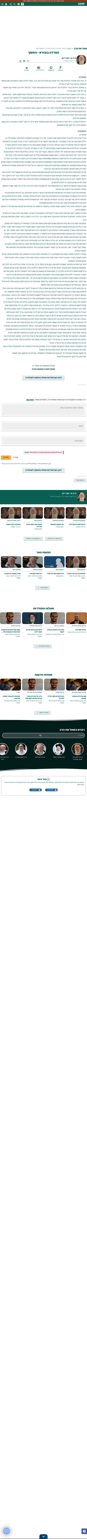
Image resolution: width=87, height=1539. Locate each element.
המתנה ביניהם (59, 626)
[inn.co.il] (22, 4)
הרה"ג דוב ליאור (37, 576)
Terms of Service (43, 463)
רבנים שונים (60, 576)
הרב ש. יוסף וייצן (80, 576)
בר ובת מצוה (60, 692)
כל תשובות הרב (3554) (33, 539)
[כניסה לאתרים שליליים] (76, 519)
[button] (84, 1531)
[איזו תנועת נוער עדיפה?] (54, 568)
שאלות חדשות (43, 675)
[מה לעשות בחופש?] (54, 519)
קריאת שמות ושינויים (79, 626)
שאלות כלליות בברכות (34, 692)
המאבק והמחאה (58, 521)
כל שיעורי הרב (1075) (54, 539)
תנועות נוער (80, 480)
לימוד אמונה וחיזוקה (14, 521)
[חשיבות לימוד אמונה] (11, 519)
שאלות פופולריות (43, 608)
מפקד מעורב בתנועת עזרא (43, 369)
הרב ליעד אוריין (81, 632)
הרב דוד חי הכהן (37, 634)
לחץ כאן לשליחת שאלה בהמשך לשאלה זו (43, 377)
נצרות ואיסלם (37, 570)
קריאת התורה (15, 626)
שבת (18, 692)
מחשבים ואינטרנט (79, 521)
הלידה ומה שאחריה (35, 626)
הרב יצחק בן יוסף (81, 701)
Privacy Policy (32, 463)
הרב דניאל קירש (59, 634)
